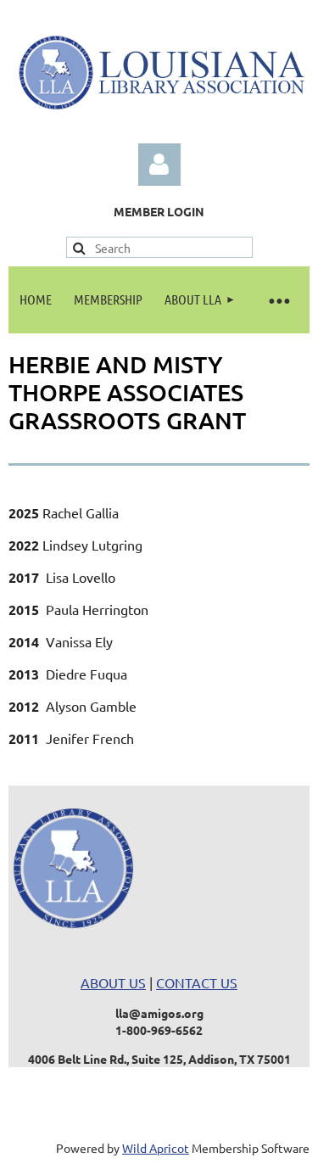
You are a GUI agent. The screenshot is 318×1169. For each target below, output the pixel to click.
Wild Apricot (155, 1147)
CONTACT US (196, 982)
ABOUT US (113, 982)
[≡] (278, 299)
